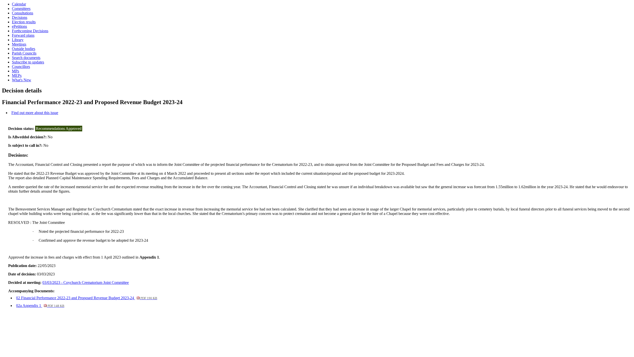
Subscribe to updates (28, 62)
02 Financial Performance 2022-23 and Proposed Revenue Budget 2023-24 (86, 298)
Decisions (19, 17)
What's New (21, 80)
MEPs (17, 75)
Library (18, 40)
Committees (21, 8)
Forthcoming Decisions (30, 31)
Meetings (19, 44)
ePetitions (19, 26)
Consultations (22, 13)
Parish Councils (24, 53)
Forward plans (23, 35)
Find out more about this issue (34, 113)
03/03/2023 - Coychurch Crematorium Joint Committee (85, 282)
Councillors (21, 66)
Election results (24, 22)
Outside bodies (23, 49)
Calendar (19, 4)
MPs (15, 71)
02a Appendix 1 (40, 305)
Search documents (26, 58)
